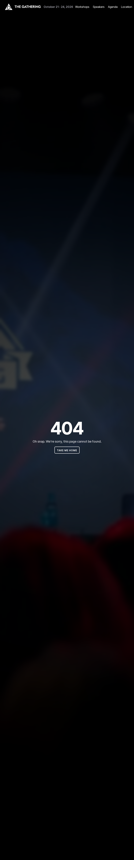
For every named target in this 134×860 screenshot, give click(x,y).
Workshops (82, 7)
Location (126, 7)
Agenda (113, 7)
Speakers (99, 7)
